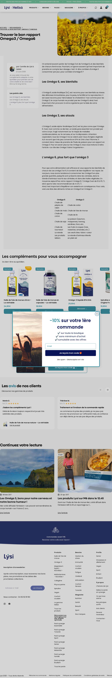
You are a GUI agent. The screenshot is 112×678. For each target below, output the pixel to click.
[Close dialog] (97, 314)
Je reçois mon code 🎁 (70, 353)
